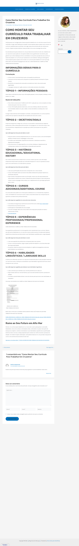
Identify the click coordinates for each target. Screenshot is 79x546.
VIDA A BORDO (40, 9)
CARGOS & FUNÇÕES (30, 9)
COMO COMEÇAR (19, 9)
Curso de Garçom (12, 213)
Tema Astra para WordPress (53, 540)
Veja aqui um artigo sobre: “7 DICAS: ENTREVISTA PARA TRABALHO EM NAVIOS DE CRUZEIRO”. (28, 340)
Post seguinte (50, 347)
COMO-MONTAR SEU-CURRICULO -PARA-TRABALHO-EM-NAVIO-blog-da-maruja (24, 317)
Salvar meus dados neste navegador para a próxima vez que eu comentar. (25, 414)
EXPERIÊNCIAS (49, 9)
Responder (48, 373)
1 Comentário (9, 25)
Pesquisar (60, 49)
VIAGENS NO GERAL (59, 9)
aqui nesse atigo (44, 203)
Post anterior (6, 347)
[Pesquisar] (69, 51)
